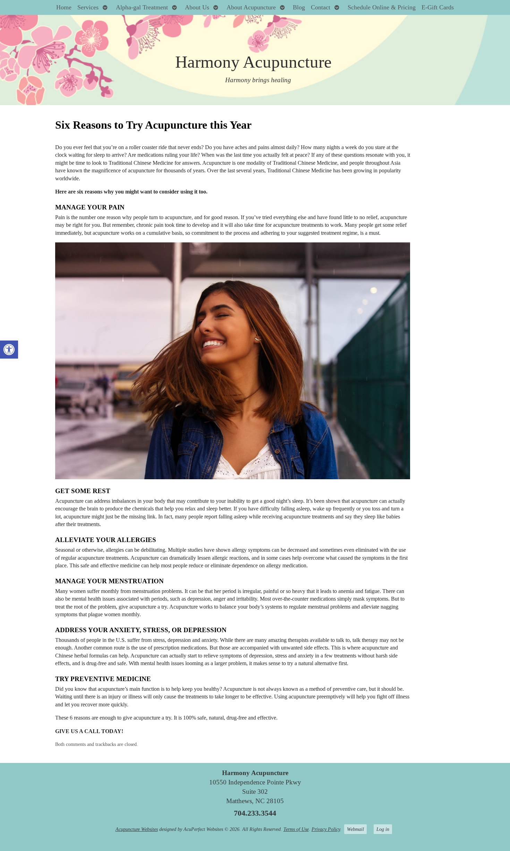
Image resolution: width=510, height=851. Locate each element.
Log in (382, 829)
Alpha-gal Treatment (142, 7)
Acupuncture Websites (137, 829)
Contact (320, 7)
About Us (197, 7)
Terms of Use (296, 829)
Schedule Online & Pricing (382, 7)
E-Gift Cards (438, 7)
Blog (299, 7)
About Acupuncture (251, 7)
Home (63, 7)
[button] (9, 350)
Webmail (355, 829)
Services (88, 7)
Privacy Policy (326, 829)
